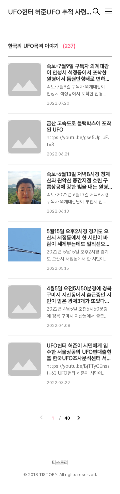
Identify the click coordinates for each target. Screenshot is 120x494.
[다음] (79, 418)
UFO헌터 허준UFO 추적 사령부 (49, 12)
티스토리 (60, 462)
